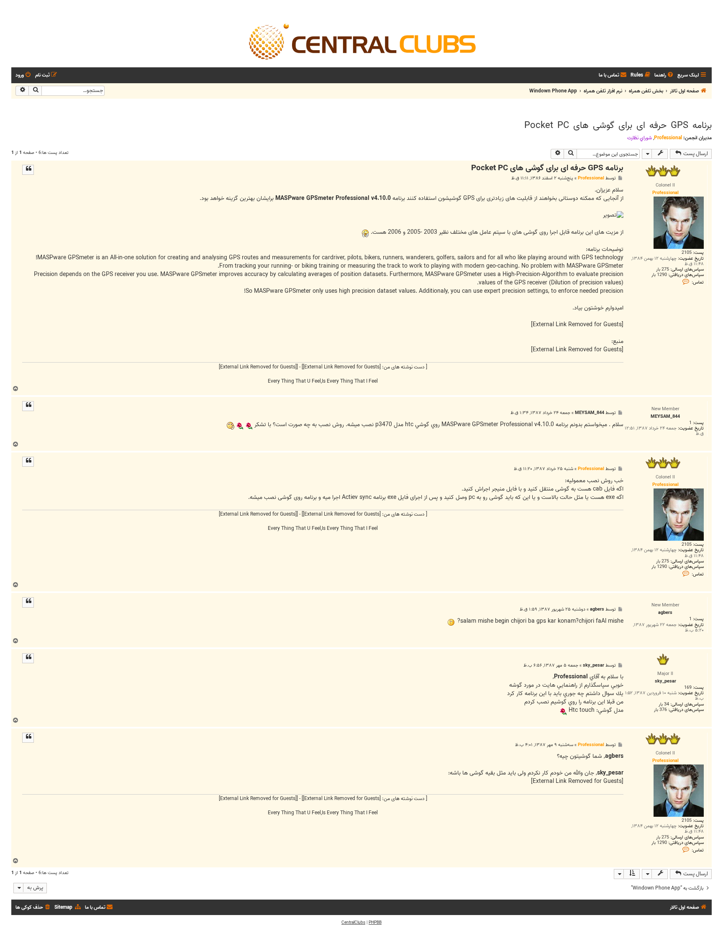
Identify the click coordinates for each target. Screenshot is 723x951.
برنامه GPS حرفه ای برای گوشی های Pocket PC (618, 125)
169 (688, 687)
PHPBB (375, 922)
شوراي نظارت (639, 138)
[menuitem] (664, 75)
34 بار (664, 704)
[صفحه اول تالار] (361, 41)
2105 (687, 253)
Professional (668, 138)
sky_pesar (593, 665)
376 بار (660, 710)
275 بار (662, 269)
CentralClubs (353, 922)
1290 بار (659, 275)
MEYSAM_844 (589, 413)
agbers (597, 609)
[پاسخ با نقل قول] (28, 170)
